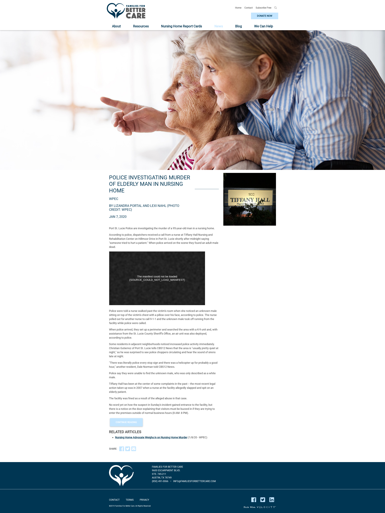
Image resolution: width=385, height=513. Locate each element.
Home (238, 7)
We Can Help (263, 26)
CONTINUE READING (126, 422)
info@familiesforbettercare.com (194, 481)
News (218, 26)
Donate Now (264, 15)
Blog (238, 26)
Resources (141, 26)
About (116, 26)
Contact (248, 7)
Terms (130, 499)
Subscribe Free (263, 7)
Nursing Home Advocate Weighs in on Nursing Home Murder (151, 437)
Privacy (144, 499)
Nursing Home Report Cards (181, 26)
